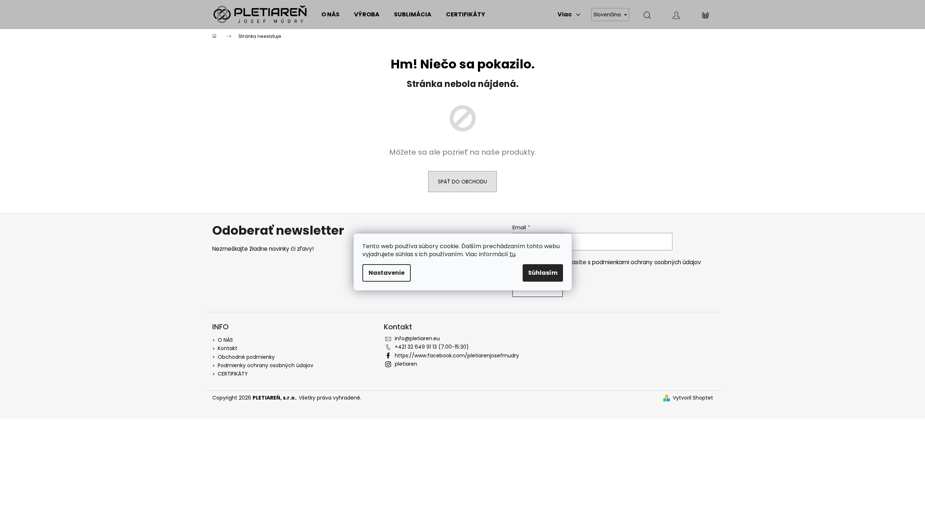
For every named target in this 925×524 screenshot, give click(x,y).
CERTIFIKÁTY (233, 373)
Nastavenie (387, 273)
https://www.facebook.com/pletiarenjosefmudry (457, 355)
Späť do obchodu (462, 181)
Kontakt (227, 348)
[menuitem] (330, 14)
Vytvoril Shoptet (693, 397)
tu (512, 254)
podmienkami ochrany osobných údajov (646, 262)
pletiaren (406, 364)
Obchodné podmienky (246, 357)
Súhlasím (543, 273)
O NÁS (225, 340)
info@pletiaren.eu (417, 338)
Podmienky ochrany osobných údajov (265, 365)
